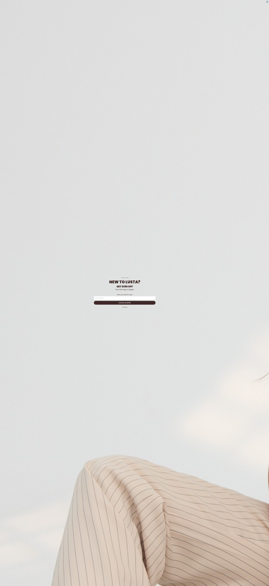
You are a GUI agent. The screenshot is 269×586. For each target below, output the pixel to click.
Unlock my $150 (125, 303)
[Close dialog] (267, 2)
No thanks (124, 307)
